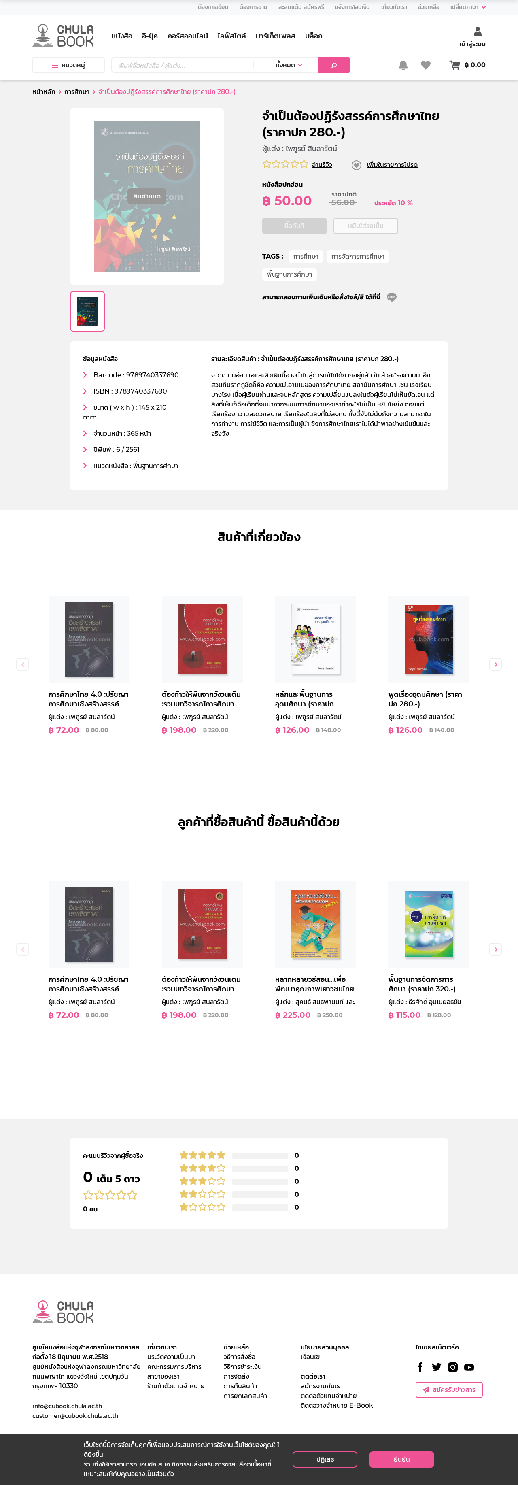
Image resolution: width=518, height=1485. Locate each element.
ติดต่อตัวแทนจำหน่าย (329, 1396)
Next (495, 664)
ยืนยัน (402, 1459)
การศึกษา (305, 256)
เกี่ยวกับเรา (162, 1347)
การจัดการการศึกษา (357, 256)
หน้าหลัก (43, 92)
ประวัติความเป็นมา (171, 1357)
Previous (22, 664)
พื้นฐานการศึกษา (289, 274)
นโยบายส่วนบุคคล (325, 1347)
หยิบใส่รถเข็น (366, 226)
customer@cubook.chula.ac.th (75, 1415)
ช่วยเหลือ (236, 1347)
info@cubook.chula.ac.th (67, 1406)
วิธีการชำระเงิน (243, 1366)
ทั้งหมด (285, 65)
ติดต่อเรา (313, 1376)
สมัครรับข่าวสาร (454, 1390)
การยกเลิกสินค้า (245, 1396)
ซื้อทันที (294, 226)
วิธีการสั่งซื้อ (239, 1357)
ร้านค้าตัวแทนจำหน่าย (176, 1386)
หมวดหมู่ (73, 65)
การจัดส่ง (236, 1376)
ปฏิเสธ (325, 1459)
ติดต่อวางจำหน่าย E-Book (337, 1405)
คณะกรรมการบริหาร (174, 1366)
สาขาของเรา (163, 1376)
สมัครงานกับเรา (322, 1386)
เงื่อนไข (310, 1357)
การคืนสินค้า (240, 1386)
